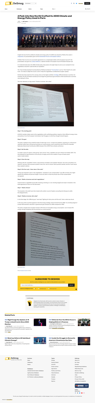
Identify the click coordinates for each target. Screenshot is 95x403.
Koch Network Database (33, 375)
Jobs (76, 375)
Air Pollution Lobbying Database (35, 377)
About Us (77, 360)
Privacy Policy (78, 377)
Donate (87, 3)
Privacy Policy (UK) (79, 379)
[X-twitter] (74, 3)
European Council (23, 270)
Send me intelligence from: (26, 288)
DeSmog (18, 3)
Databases (30, 362)
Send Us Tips (78, 370)
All (35, 288)
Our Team (77, 362)
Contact (77, 364)
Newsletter (77, 391)
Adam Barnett (9, 326)
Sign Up (71, 285)
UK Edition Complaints (80, 381)
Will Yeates (25, 21)
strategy (56, 75)
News (28, 360)
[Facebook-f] (71, 3)
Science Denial (54, 362)
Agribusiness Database (33, 372)
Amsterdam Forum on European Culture (50, 56)
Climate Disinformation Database (35, 370)
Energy (53, 360)
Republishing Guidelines (81, 366)
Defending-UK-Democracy (58, 328)
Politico (23, 127)
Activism (53, 375)
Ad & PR (53, 364)
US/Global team (43, 288)
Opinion (53, 381)
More (53, 9)
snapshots (20, 56)
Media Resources (79, 368)
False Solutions (55, 372)
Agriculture (54, 368)
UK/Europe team (53, 288)
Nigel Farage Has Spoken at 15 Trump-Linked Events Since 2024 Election (17, 322)
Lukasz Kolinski (36, 61)
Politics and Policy (55, 370)
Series (28, 364)
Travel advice (55, 70)
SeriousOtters (9, 399)
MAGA (9, 332)
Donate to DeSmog (79, 372)
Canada (53, 377)
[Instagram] (84, 393)
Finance (53, 379)
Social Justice (54, 366)
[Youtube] (81, 393)
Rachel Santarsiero (54, 342)
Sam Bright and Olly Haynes (56, 323)
